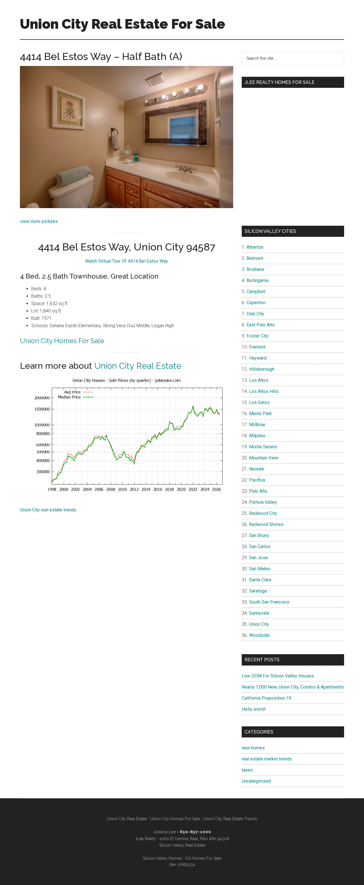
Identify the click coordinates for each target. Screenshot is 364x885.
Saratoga (258, 591)
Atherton (255, 247)
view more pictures (39, 221)
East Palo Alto (261, 325)
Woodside (259, 635)
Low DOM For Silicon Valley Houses (278, 676)
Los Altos (258, 380)
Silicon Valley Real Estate (182, 845)
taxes (247, 770)
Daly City (255, 313)
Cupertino (256, 302)
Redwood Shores (266, 524)
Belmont (255, 258)
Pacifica (257, 480)
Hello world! (254, 709)
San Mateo (259, 568)
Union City (259, 624)
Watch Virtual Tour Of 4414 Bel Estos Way (126, 261)
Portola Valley (263, 502)
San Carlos (259, 546)
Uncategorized (256, 781)
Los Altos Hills (264, 391)
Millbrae (257, 424)
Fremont (257, 347)
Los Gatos (259, 402)
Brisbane (255, 269)
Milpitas (257, 435)
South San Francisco (269, 602)
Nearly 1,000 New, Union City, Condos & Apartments (293, 687)
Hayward (257, 358)
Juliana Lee (164, 831)
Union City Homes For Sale (62, 341)
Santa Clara (260, 580)
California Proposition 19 (266, 698)
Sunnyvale (259, 613)
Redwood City (263, 513)
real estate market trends (267, 759)
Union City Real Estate (137, 366)
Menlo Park (260, 413)
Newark (256, 469)
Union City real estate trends (48, 510)
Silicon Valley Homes (162, 858)
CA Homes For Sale (203, 858)
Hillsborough (261, 369)
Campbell (256, 291)
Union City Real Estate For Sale (122, 24)
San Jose (258, 557)
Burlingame (258, 280)
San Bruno (259, 535)
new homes (253, 748)
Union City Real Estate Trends (230, 818)
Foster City (257, 336)
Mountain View (263, 458)
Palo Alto (258, 491)
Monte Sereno (263, 446)
